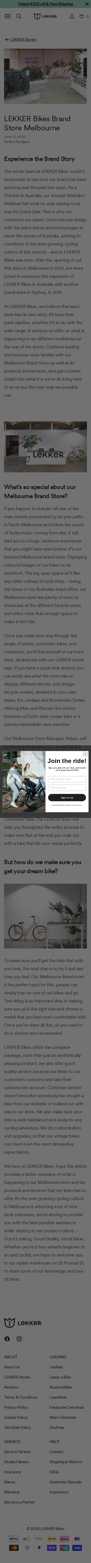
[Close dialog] (85, 754)
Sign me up (67, 797)
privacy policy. (78, 805)
